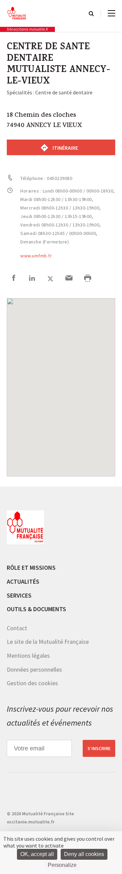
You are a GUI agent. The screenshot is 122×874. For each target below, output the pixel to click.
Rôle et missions (31, 567)
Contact (17, 628)
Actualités (23, 581)
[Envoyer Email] (69, 279)
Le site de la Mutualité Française (48, 641)
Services (19, 595)
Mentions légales (28, 655)
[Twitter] (50, 279)
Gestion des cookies (32, 683)
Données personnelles (34, 669)
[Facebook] (13, 279)
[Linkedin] (32, 279)
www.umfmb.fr (36, 256)
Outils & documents (36, 609)
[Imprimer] (87, 279)
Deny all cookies (84, 854)
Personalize (62, 865)
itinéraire (65, 147)
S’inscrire (98, 748)
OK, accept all (37, 854)
